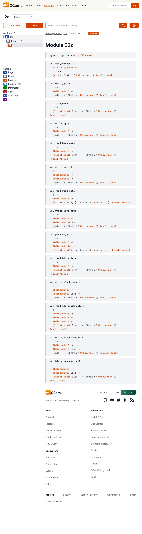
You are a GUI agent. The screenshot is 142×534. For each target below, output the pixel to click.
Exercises (96, 457)
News (75, 5)
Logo (93, 477)
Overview (14, 25)
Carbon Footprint (89, 494)
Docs (34, 25)
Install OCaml (97, 417)
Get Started (97, 423)
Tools (38, 5)
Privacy (132, 494)
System (130, 392)
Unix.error (83, 75)
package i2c (9, 33)
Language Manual (100, 437)
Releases (50, 423)
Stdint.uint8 (61, 91)
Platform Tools (98, 430)
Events (49, 470)
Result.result (105, 75)
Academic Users (53, 437)
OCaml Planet (52, 477)
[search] (135, 5)
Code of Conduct (54, 501)
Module (93, 33)
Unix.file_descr (83, 55)
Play (83, 5)
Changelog (50, 417)
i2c (6, 16)
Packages (49, 5)
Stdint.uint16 (63, 202)
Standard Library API (102, 443)
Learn (29, 5)
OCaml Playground (100, 470)
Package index (53, 33)
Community (63, 5)
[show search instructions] (134, 25)
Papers (94, 463)
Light (105, 392)
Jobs (48, 484)
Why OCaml (51, 443)
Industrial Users (53, 430)
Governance (113, 494)
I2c (14, 45)
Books (94, 450)
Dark (117, 392)
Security (67, 494)
